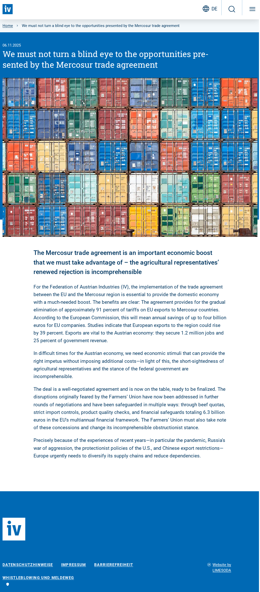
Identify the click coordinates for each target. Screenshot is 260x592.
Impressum (73, 565)
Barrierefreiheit (113, 565)
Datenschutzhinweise (28, 565)
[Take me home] (8, 9)
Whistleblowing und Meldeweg (38, 578)
